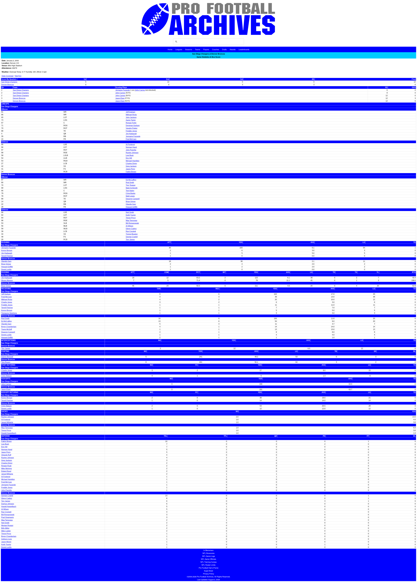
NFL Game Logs (208, 556)
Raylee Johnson (132, 153)
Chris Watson (6, 376)
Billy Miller (5, 528)
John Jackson (131, 117)
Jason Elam (120, 98)
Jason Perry (130, 169)
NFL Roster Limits (208, 565)
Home (170, 49)
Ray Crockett (131, 231)
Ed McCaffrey (131, 180)
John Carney (140, 90)
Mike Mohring (6, 468)
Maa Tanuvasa (131, 220)
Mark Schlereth (131, 188)
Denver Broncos (7, 85)
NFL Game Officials (208, 559)
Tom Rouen (5, 362)
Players (206, 49)
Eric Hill (129, 158)
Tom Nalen (130, 191)
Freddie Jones (131, 131)
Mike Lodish (6, 531)
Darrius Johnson (7, 504)
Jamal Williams (7, 422)
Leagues (178, 49)
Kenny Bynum (6, 250)
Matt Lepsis (130, 196)
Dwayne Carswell (133, 199)
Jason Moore (6, 542)
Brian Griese (131, 201)
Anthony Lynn (6, 539)
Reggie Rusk (6, 466)
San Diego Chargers (9, 82)
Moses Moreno (7, 280)
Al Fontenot (130, 144)
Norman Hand (131, 147)
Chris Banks (130, 193)
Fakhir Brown (131, 172)
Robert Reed (6, 471)
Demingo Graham (133, 125)
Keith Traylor (131, 215)
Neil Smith (130, 212)
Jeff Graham (130, 112)
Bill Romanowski (132, 223)
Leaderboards (244, 49)
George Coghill (132, 237)
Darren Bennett (7, 357)
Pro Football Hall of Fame (208, 568)
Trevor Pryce (131, 218)
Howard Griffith (131, 207)
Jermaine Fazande (122, 90)
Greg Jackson (131, 166)
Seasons (188, 49)
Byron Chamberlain (8, 327)
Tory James (130, 239)
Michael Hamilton (132, 161)
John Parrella (131, 150)
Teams (197, 49)
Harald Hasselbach (8, 433)
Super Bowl (208, 571)
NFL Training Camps (208, 562)
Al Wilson (129, 226)
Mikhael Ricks (131, 115)
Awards (233, 49)
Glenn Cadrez (131, 229)
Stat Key (18, 76)
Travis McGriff (6, 329)
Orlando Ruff (6, 455)
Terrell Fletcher (7, 256)
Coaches (215, 49)
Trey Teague (130, 185)
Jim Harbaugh (131, 134)
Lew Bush (130, 155)
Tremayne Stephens (9, 313)
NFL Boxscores (208, 553)
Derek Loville (6, 269)
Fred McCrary (131, 139)
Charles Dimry (131, 163)
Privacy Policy (208, 573)
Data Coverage (7, 76)
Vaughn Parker (131, 128)
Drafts (224, 49)
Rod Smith (130, 182)
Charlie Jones (6, 302)
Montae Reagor (7, 525)
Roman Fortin (131, 123)
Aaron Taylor (131, 120)
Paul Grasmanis (7, 517)
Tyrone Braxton (132, 234)
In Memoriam (208, 550)
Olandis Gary (131, 204)
